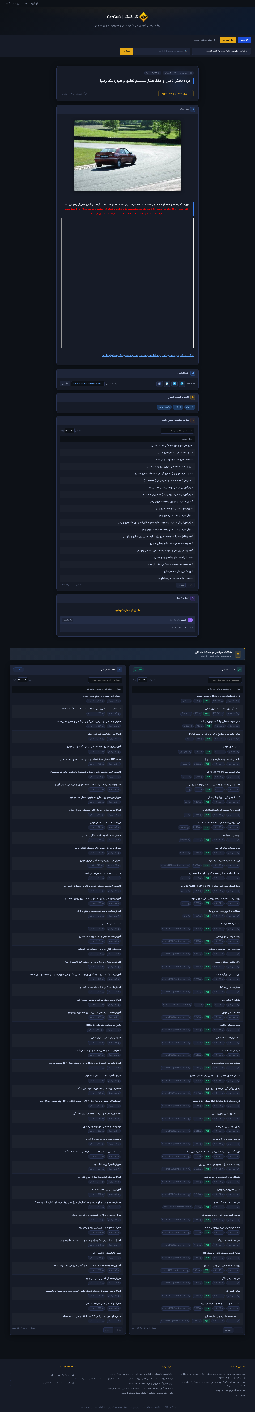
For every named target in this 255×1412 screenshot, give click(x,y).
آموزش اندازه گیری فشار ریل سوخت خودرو (100, 987)
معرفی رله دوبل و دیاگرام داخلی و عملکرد (101, 835)
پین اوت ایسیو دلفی (230, 1278)
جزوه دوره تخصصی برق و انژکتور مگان (222, 1265)
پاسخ (66, 620)
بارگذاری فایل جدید (203, 40)
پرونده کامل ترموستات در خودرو (105, 823)
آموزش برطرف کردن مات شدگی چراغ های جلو (99, 1177)
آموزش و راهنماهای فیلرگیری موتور (104, 734)
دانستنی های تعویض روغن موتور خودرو (221, 1177)
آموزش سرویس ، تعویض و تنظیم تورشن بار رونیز (170, 564)
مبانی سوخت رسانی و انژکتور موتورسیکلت (220, 721)
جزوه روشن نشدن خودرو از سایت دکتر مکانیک (218, 823)
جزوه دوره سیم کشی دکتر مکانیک (224, 860)
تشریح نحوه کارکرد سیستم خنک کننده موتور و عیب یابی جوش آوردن (87, 784)
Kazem (185, 713)
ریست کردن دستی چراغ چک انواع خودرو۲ (220, 1303)
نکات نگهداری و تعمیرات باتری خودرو (222, 709)
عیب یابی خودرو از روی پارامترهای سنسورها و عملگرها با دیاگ (91, 709)
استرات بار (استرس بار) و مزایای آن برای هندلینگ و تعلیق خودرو (164, 473)
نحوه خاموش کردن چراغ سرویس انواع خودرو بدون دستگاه (93, 1152)
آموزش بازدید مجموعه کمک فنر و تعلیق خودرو (171, 543)
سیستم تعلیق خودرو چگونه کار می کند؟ (174, 459)
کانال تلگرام (11, 3)
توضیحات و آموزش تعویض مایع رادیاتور (102, 1126)
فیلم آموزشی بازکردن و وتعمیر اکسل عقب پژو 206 (170, 487)
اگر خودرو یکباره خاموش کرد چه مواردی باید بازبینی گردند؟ (93, 962)
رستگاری (185, 700)
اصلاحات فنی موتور (231, 1012)
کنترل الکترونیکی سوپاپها (228, 1190)
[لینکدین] (167, 384)
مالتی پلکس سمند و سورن (227, 962)
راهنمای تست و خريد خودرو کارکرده (103, 1139)
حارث (185, 916)
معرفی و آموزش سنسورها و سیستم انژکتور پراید (98, 848)
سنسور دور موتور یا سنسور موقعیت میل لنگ (99, 1088)
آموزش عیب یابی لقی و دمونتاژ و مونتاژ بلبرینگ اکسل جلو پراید (164, 550)
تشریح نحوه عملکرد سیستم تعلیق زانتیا (174, 508)
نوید (188, 738)
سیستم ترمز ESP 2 (231, 1050)
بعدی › (181, 585)
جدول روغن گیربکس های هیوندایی (223, 1088)
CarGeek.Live (229, 1382)
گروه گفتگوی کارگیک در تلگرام (56, 1383)
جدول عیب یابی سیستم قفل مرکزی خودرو (100, 860)
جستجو (126, 51)
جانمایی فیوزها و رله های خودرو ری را (222, 759)
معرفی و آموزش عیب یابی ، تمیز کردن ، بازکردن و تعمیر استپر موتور (89, 721)
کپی (64, 383)
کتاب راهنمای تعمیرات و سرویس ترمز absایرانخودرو (215, 1076)
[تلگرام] (182, 384)
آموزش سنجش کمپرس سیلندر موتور (103, 1278)
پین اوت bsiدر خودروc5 (228, 1240)
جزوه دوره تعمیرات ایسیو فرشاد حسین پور (219, 1164)
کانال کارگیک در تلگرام (60, 1375)
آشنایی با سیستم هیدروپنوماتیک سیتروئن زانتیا (171, 501)
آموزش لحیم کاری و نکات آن (107, 1164)
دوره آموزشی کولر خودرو (109, 924)
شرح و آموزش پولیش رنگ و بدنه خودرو (102, 1076)
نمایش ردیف (70, 430)
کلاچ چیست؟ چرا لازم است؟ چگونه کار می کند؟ (98, 1050)
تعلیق (188, 407)
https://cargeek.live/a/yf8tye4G (87, 383)
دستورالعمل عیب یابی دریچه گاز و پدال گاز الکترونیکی (214, 873)
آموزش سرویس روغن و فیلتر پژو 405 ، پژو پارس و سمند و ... (91, 898)
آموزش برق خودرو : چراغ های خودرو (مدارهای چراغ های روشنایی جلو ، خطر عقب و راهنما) (78, 1202)
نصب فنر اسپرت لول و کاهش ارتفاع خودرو (173, 557)
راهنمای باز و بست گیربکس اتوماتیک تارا (221, 810)
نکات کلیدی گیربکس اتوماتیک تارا (224, 797)
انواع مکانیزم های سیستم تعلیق (178, 571)
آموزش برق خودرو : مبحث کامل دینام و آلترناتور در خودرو (94, 747)
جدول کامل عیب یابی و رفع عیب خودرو (102, 696)
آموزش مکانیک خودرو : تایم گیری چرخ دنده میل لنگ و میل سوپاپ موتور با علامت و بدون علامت (74, 974)
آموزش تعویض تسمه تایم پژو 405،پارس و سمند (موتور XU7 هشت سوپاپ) (84, 1063)
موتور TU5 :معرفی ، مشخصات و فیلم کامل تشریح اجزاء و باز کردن (89, 759)
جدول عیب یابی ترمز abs (228, 1126)
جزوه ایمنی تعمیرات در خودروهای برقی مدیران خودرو (214, 898)
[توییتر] (174, 384)
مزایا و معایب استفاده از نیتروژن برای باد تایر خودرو (169, 466)
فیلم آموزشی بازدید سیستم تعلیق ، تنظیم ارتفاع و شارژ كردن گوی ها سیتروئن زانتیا (155, 522)
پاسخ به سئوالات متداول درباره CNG (103, 1025)
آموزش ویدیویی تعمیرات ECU (106, 1190)
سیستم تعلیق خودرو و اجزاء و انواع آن (175, 578)
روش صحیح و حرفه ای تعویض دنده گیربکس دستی (96, 1215)
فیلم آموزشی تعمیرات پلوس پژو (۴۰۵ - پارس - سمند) (168, 494)
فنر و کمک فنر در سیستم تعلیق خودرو (175, 452)
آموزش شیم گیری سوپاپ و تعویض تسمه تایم (99, 1000)
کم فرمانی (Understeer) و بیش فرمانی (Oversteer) (168, 480)
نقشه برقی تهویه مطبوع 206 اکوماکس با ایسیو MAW (214, 734)
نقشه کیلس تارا (232, 1291)
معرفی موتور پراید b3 (230, 987)
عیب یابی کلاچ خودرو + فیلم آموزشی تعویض (99, 949)
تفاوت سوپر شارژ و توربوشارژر (226, 1114)
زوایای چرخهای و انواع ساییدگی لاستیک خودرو (172, 445)
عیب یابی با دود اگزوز (230, 1025)
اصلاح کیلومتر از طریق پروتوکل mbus (222, 1227)
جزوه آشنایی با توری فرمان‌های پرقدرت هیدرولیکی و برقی (213, 1152)
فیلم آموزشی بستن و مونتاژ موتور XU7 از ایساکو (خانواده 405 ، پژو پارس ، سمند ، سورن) (79, 1101)
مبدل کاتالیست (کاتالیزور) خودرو (105, 1253)
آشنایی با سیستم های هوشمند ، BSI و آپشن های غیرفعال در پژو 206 (87, 1265)
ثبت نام (226, 40)
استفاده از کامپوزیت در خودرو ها (224, 911)
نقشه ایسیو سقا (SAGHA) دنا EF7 (223, 772)
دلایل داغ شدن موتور (230, 1000)
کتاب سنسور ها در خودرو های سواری (222, 1316)
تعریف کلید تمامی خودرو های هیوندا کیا (220, 1215)
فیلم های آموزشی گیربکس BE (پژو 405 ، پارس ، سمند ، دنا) (92, 1316)
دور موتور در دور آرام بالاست (227, 974)
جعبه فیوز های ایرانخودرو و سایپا (224, 949)
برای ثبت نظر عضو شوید (126, 610)
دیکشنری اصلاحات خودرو (228, 1038)
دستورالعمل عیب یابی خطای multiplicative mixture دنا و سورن (209, 886)
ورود (243, 40)
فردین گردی (184, 751)
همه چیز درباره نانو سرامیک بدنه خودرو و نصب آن (97, 1114)
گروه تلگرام (30, 3)
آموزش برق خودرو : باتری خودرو (106, 1038)
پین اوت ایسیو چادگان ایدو (227, 1202)
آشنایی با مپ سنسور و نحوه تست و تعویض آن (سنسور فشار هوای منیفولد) (85, 772)
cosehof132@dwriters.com (173, 865)
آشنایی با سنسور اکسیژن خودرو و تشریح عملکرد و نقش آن (92, 886)
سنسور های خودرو (231, 747)
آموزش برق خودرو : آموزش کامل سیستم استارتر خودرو (95, 810)
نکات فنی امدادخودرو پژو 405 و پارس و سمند (218, 696)
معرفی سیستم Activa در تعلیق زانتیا (176, 515)
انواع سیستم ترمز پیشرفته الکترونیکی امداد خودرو (216, 1101)
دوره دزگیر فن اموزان (230, 835)
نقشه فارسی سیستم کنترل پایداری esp (221, 1253)
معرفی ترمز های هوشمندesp (226, 1063)
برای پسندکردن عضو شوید (174, 93)
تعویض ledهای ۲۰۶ (230, 924)
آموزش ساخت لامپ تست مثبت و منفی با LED (99, 911)
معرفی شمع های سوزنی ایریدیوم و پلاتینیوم (100, 1227)
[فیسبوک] (159, 384)
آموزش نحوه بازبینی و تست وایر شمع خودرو (100, 936)
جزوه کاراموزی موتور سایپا (228, 936)
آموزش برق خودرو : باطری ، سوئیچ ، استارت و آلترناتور (95, 797)
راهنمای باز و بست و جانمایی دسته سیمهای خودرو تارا (214, 784)
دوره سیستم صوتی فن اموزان (226, 848)
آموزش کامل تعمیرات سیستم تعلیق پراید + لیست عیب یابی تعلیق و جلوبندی (158, 536)
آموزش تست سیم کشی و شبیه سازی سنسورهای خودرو (94, 1012)
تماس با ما (240, 1395)
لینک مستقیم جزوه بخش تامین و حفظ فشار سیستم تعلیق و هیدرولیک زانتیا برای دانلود (148, 355)
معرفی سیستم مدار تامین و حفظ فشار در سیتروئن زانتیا (167, 529)
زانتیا (177, 407)
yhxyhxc (182, 827)
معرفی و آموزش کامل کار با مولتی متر (103, 1303)
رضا (187, 789)
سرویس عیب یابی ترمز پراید (226, 1139)
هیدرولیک (163, 407)
